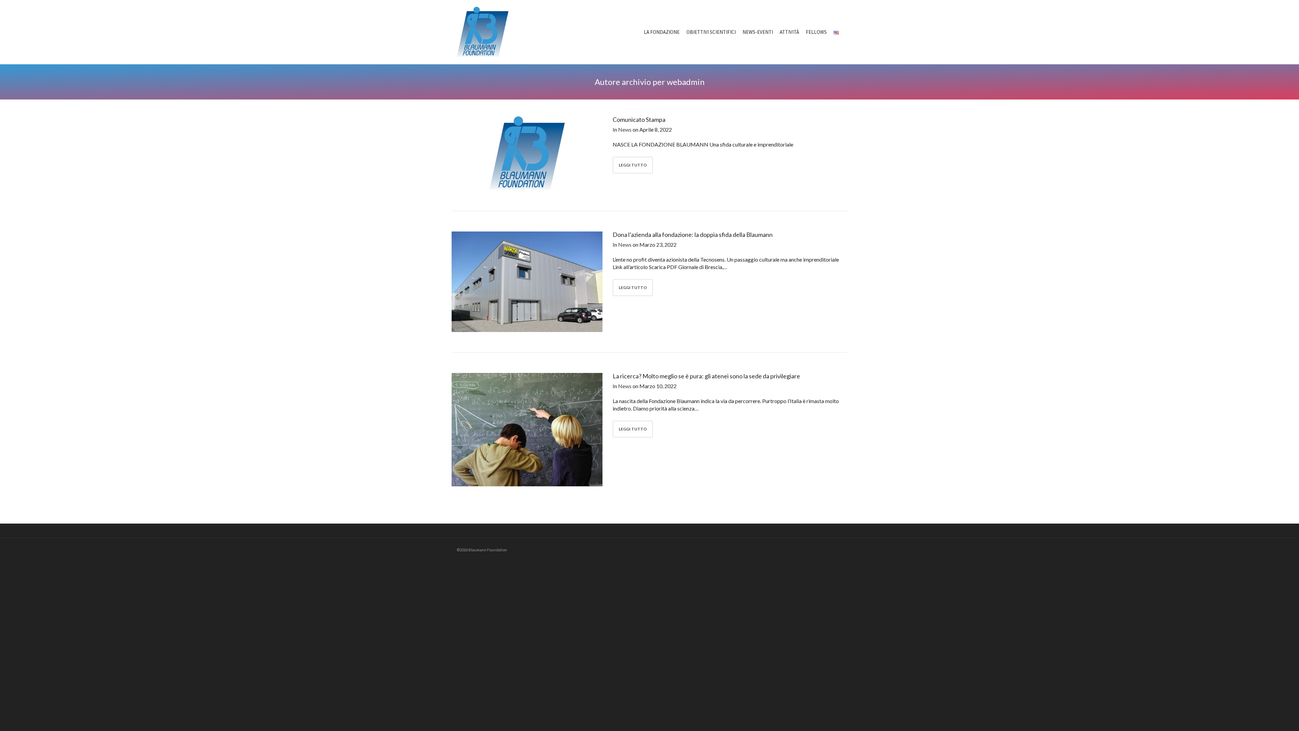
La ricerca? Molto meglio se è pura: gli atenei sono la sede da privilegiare (706, 376)
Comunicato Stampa (639, 119)
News (625, 129)
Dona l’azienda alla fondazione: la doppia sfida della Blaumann (693, 234)
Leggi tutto (633, 165)
